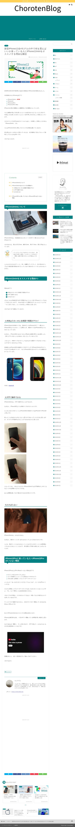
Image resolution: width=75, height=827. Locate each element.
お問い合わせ (42, 39)
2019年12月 (63, 467)
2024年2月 (63, 284)
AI (63, 55)
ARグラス (63, 59)
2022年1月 (63, 374)
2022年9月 (63, 344)
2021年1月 (63, 418)
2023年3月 (63, 321)
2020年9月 (63, 433)
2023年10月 (63, 299)
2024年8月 (63, 266)
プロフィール (32, 39)
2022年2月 (63, 370)
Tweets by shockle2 (58, 113)
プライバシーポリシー (7, 825)
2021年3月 (63, 411)
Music (63, 74)
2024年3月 (63, 281)
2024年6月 (63, 273)
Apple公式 (11, 385)
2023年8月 (63, 307)
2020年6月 (63, 444)
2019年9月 (63, 478)
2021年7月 (63, 396)
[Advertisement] (37, 26)
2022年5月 (63, 359)
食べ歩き (63, 108)
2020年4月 (63, 452)
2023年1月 (63, 329)
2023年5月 (63, 314)
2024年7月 (63, 269)
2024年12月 (63, 258)
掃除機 (63, 101)
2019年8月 (63, 481)
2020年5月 (63, 448)
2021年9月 (63, 388)
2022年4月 (63, 362)
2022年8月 (63, 347)
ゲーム (63, 87)
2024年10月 (63, 262)
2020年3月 (63, 455)
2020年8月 (63, 437)
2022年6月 (63, 355)
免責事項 (16, 825)
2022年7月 (63, 351)
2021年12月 (63, 377)
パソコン (63, 95)
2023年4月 (63, 318)
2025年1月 (63, 254)
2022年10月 (63, 340)
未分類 (63, 105)
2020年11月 (63, 426)
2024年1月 (63, 288)
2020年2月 (63, 459)
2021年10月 (63, 385)
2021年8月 (63, 392)
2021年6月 (63, 400)
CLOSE (40, 177)
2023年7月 (63, 310)
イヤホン (63, 83)
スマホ (6, 45)
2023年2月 (63, 325)
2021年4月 (63, 407)
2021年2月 (63, 414)
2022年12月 (63, 333)
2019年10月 (63, 474)
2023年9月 (63, 303)
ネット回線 (64, 97)
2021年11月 (63, 381)
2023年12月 (63, 292)
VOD (63, 77)
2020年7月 (63, 441)
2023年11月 (63, 295)
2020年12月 (63, 422)
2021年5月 (63, 403)
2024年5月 (63, 277)
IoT (63, 66)
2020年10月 (63, 429)
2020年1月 (63, 463)
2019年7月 (63, 485)
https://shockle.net (17, 691)
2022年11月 (63, 336)
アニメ (64, 80)
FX (63, 62)
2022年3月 (63, 366)
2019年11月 (63, 470)
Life (63, 70)
